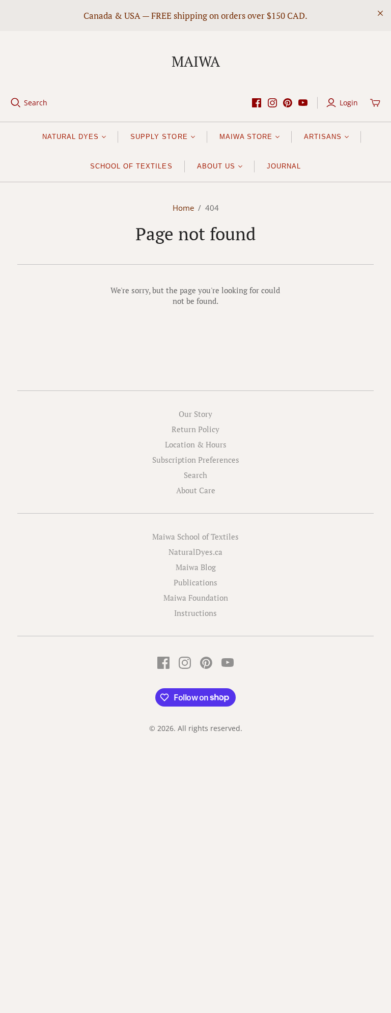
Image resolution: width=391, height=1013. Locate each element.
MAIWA (196, 61)
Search (35, 102)
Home (183, 208)
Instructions (195, 613)
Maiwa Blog (196, 567)
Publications (195, 582)
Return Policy (195, 429)
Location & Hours (196, 444)
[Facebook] (257, 102)
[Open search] (16, 103)
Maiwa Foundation (195, 598)
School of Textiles (131, 166)
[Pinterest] (287, 102)
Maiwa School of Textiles (195, 536)
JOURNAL (284, 166)
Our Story (195, 414)
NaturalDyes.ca (195, 552)
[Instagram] (272, 102)
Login (349, 102)
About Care (195, 490)
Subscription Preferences (195, 460)
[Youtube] (303, 102)
